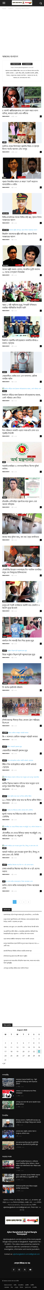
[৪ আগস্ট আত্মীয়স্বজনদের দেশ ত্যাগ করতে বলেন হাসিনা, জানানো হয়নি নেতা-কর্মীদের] (22, 97)
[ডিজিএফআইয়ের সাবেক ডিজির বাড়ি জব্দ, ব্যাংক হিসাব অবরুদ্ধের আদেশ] (22, 203)
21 (29, 1051)
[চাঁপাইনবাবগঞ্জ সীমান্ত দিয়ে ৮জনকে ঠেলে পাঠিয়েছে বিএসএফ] (22, 706)
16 (39, 1047)
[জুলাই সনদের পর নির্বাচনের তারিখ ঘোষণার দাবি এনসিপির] (22, 810)
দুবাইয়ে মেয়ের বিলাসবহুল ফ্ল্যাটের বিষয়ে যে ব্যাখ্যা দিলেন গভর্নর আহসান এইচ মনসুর (20, 147)
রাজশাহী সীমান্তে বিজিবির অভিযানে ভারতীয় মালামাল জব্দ (18, 951)
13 (23, 1047)
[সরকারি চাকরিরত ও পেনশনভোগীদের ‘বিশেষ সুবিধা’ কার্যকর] (22, 452)
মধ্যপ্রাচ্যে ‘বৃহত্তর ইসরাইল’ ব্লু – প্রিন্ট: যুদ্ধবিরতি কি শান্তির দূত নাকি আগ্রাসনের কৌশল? (26, 1081)
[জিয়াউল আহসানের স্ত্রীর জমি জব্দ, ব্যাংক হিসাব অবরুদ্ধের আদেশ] (22, 230)
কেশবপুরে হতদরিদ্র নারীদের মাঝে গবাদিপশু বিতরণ (16, 968)
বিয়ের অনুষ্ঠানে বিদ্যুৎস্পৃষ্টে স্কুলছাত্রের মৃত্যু (18, 654)
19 (17, 1051)
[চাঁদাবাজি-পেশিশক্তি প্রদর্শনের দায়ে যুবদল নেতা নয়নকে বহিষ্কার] (22, 488)
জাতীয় (4, 426)
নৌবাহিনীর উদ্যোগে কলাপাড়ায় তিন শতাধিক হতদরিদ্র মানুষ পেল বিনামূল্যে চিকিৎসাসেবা (21, 571)
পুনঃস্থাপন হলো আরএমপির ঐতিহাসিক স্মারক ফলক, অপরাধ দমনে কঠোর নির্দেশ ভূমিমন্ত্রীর (21, 962)
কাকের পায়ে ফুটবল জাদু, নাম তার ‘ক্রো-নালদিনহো (20, 537)
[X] (25, 1270)
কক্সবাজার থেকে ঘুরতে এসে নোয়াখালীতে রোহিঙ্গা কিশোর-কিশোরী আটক (21, 926)
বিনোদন (4, 829)
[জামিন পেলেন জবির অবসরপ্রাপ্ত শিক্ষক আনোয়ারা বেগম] (22, 881)
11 (11, 1047)
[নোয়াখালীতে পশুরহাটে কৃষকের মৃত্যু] (22, 746)
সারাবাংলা (4, 301)
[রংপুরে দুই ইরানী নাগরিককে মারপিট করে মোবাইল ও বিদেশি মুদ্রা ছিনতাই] (22, 591)
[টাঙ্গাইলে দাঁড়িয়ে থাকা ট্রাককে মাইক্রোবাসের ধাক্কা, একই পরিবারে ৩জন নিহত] (22, 389)
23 (39, 1051)
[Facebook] (14, 1270)
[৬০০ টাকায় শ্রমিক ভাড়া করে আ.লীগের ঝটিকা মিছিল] (22, 796)
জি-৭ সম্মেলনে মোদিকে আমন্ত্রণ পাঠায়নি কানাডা (20, 736)
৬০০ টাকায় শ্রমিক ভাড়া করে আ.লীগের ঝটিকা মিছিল (21, 800)
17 (5, 1051)
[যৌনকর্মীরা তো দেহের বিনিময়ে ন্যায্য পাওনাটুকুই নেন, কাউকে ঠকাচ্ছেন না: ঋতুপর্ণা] (22, 827)
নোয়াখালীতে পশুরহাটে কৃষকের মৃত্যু (15, 750)
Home (4, 9)
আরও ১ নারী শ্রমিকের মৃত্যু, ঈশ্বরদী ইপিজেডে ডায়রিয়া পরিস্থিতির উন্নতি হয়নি (19, 306)
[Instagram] (19, 1270)
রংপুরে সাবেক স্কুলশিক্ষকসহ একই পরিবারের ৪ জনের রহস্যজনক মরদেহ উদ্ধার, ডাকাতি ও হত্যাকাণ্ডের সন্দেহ (21, 920)
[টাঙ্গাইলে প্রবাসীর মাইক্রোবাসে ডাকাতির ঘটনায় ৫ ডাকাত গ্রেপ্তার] (22, 326)
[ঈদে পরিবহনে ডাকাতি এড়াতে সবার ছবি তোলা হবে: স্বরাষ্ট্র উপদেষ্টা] (22, 417)
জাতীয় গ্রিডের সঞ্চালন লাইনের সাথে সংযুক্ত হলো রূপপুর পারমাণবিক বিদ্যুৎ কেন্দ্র (20, 784)
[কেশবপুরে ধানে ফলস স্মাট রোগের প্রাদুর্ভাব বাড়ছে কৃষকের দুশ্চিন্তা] (8, 1105)
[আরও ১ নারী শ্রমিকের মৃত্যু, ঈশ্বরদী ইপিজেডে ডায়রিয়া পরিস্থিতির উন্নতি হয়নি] (22, 291)
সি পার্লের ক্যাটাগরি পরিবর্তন (12, 687)
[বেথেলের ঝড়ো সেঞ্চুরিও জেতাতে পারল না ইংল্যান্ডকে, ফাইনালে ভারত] (8, 1134)
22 (34, 1051)
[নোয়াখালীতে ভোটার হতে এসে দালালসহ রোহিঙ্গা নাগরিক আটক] (22, 362)
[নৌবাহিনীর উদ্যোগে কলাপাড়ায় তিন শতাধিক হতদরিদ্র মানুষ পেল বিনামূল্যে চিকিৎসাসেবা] (22, 556)
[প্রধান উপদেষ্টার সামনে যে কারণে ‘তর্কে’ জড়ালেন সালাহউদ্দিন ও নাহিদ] (22, 168)
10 (5, 1047)
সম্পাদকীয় (5, 1075)
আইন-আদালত (5, 213)
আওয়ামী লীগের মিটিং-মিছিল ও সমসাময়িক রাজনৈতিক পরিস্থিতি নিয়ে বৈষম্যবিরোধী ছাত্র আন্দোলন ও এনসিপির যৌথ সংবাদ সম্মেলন (21, 932)
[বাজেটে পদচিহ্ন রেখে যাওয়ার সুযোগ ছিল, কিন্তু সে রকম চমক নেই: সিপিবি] (22, 846)
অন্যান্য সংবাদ (7, 1156)
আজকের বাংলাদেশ (5, 116)
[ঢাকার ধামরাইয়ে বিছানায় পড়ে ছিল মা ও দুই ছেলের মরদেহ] (22, 864)
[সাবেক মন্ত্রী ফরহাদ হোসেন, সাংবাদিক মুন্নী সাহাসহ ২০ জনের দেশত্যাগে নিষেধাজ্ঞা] (22, 255)
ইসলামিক (5, 1115)
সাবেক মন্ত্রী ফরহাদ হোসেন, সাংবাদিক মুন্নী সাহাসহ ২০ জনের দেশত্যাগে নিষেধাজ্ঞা (21, 270)
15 (34, 1047)
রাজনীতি (4, 106)
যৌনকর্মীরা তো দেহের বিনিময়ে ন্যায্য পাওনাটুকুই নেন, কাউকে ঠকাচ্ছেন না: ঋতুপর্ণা (21, 834)
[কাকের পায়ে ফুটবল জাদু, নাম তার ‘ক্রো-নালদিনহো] (22, 523)
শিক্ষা (4, 881)
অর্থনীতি (4, 142)
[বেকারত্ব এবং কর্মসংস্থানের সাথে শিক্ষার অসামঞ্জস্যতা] (8, 1094)
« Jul (3, 1063)
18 (11, 1051)
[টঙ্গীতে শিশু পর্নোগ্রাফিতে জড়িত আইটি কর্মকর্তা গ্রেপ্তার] (22, 760)
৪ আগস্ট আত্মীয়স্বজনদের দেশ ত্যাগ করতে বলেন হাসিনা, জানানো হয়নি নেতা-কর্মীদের (20, 112)
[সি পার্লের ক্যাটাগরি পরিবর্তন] (22, 673)
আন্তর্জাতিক (5, 533)
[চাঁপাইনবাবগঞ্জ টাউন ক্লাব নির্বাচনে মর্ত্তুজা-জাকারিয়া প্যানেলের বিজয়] (8, 1189)
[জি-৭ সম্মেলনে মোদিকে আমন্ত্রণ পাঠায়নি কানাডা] (22, 732)
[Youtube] (30, 1270)
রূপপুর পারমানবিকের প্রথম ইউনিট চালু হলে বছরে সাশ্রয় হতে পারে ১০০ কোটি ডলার (21, 944)
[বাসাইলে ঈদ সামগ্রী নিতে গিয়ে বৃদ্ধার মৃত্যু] (22, 627)
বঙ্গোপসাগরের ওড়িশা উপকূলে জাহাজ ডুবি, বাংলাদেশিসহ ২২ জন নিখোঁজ (21, 914)
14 (29, 1047)
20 (23, 1051)
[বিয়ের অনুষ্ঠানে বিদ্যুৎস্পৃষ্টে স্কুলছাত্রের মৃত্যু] (22, 650)
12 (17, 1047)
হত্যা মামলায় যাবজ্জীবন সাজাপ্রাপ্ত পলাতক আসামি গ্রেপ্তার (19, 939)
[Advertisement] (22, 33)
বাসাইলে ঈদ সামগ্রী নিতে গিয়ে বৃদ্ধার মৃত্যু (18, 640)
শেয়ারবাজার (5, 683)
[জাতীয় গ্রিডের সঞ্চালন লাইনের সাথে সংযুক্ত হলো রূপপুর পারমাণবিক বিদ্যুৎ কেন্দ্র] (22, 778)
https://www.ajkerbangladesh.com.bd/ (22, 67)
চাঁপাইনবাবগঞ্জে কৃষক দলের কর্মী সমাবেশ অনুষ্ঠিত (15, 956)
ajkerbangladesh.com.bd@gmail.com (26, 1254)
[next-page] (28, 902)
